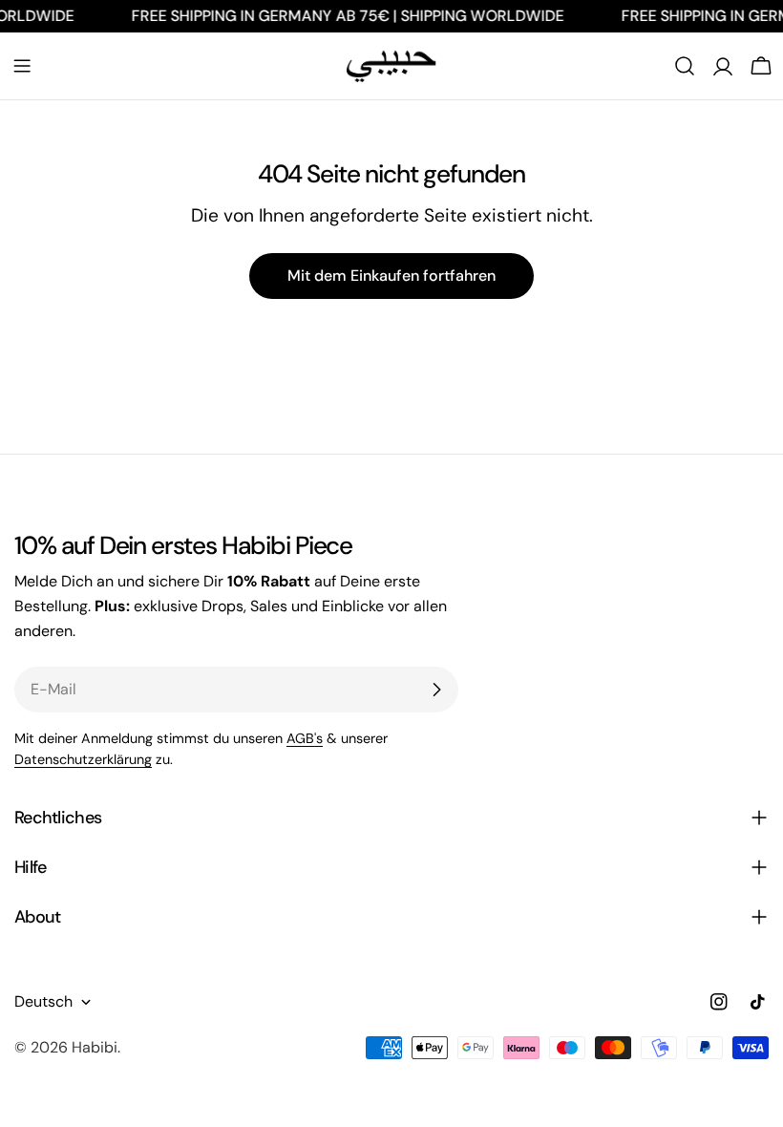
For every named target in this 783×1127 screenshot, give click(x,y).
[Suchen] (685, 66)
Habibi (94, 1047)
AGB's (304, 738)
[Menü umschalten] (22, 66)
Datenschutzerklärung (83, 759)
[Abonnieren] (436, 690)
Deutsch (43, 1001)
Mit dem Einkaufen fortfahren (391, 276)
